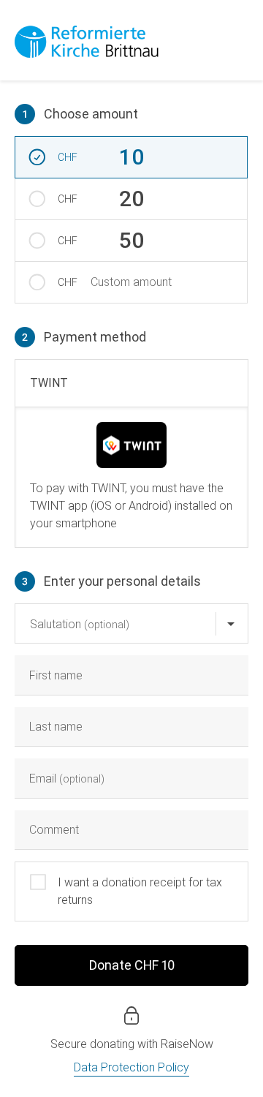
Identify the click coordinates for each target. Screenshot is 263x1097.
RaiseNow (187, 1044)
